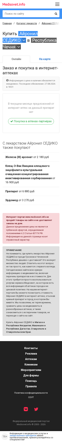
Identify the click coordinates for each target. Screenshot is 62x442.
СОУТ (31, 397)
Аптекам (31, 359)
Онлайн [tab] (16, 59)
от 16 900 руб (30, 174)
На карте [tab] (44, 59)
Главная (7, 23)
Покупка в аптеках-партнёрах (32, 121)
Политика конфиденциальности (31, 393)
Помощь (31, 381)
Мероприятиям (31, 370)
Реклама (31, 353)
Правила (31, 386)
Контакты (31, 348)
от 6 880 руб (19, 191)
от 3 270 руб (19, 200)
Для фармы (31, 375)
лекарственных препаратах (23, 435)
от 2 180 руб (27, 157)
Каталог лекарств (27, 23)
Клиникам (31, 364)
